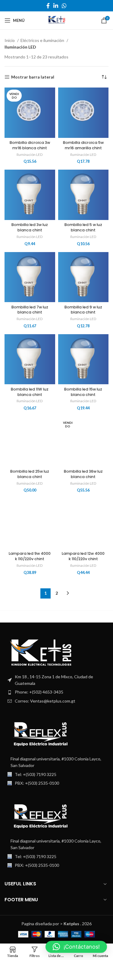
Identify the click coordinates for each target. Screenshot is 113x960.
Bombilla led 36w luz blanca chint (83, 474)
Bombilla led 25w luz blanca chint (29, 474)
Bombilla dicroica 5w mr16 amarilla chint (83, 145)
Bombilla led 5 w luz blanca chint (83, 227)
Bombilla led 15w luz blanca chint (83, 392)
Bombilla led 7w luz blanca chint (29, 310)
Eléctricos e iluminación (42, 40)
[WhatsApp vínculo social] (64, 5)
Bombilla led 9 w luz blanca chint (83, 310)
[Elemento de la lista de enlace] (56, 692)
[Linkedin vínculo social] (56, 5)
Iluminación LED (30, 154)
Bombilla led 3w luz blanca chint (29, 227)
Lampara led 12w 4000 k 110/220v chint (83, 556)
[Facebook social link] (48, 5)
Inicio (10, 40)
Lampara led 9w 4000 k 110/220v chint (30, 556)
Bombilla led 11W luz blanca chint (30, 392)
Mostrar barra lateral (32, 77)
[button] (76, 947)
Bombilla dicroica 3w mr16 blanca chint (30, 145)
